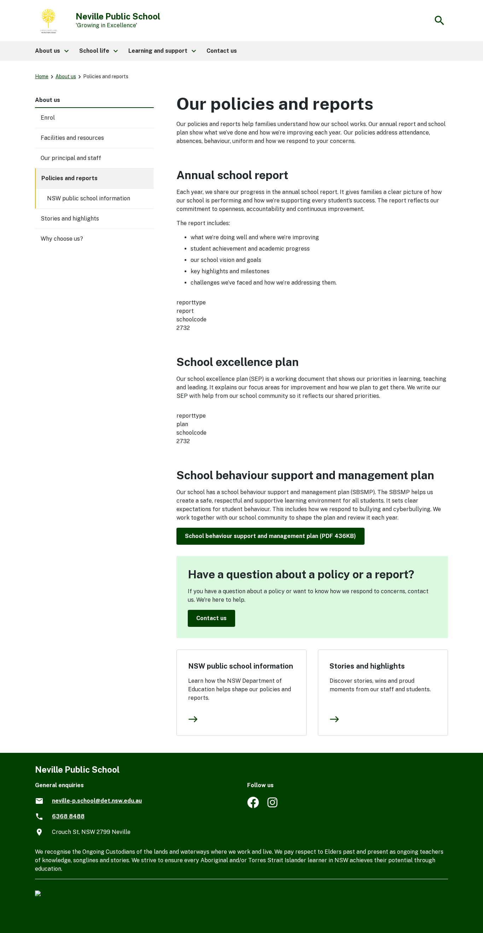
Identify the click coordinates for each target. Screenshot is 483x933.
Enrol (48, 117)
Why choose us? (62, 238)
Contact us (211, 618)
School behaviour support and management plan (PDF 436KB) (270, 536)
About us (66, 76)
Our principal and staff (71, 158)
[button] (51, 51)
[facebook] (253, 806)
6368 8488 (68, 816)
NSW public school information (240, 666)
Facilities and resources (72, 137)
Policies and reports (69, 178)
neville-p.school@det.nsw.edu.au (97, 800)
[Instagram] (273, 806)
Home (41, 76)
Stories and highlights (367, 666)
